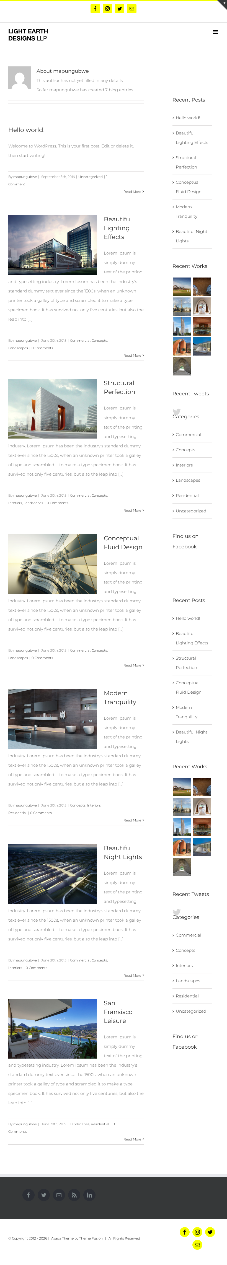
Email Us (167, 1246)
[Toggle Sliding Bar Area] (222, 5)
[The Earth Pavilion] (182, 366)
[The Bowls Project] (202, 346)
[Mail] (59, 1195)
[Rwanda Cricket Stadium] (182, 287)
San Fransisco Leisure (118, 1012)
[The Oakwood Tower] (182, 307)
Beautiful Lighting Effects (118, 228)
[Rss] (74, 1195)
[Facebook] (28, 1195)
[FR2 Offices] (202, 307)
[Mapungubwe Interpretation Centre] (202, 287)
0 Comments (42, 348)
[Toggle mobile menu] (216, 32)
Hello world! (26, 130)
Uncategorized (90, 177)
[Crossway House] (182, 346)
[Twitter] (44, 1195)
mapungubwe (25, 177)
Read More (132, 192)
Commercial (80, 340)
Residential (17, 813)
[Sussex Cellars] (202, 326)
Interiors (15, 503)
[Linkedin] (89, 1195)
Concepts (99, 340)
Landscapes (18, 348)
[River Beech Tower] (182, 326)
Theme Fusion (91, 1238)
